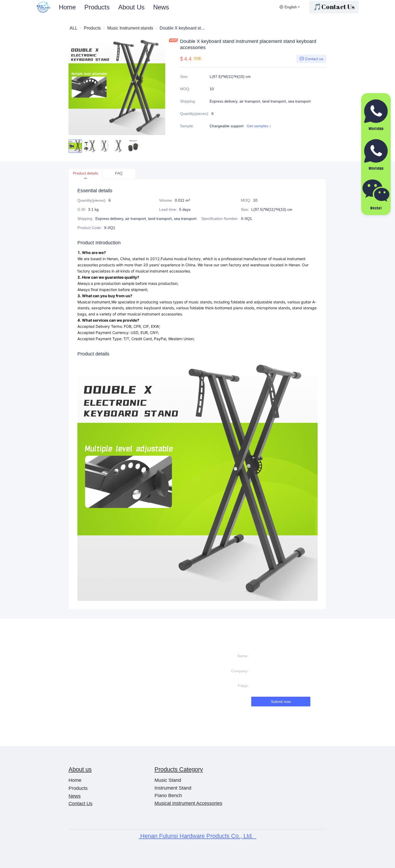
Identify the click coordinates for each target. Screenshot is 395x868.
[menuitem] (67, 7)
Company (239, 671)
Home (67, 7)
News (161, 7)
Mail (243, 686)
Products (97, 7)
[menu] (167, 7)
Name (242, 656)
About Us (131, 7)
